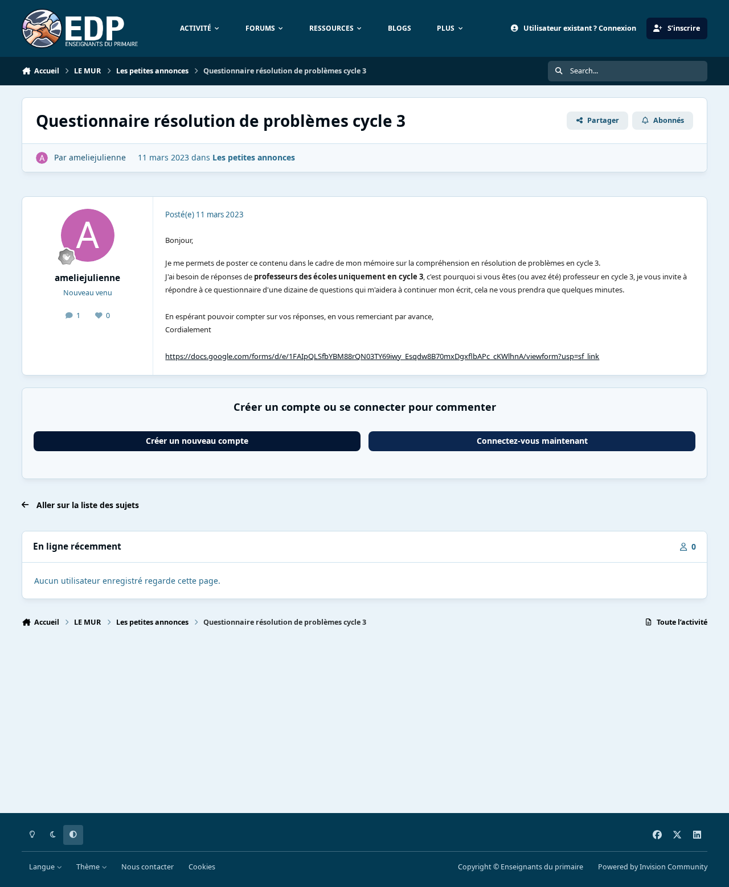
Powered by (652, 867)
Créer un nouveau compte (197, 440)
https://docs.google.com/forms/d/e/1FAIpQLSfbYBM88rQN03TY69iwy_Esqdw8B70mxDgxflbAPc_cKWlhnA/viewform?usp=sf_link (382, 356)
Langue (42, 867)
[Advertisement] (363, 725)
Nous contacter (147, 867)
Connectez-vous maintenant (532, 440)
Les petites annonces (253, 157)
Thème (88, 867)
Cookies (202, 867)
